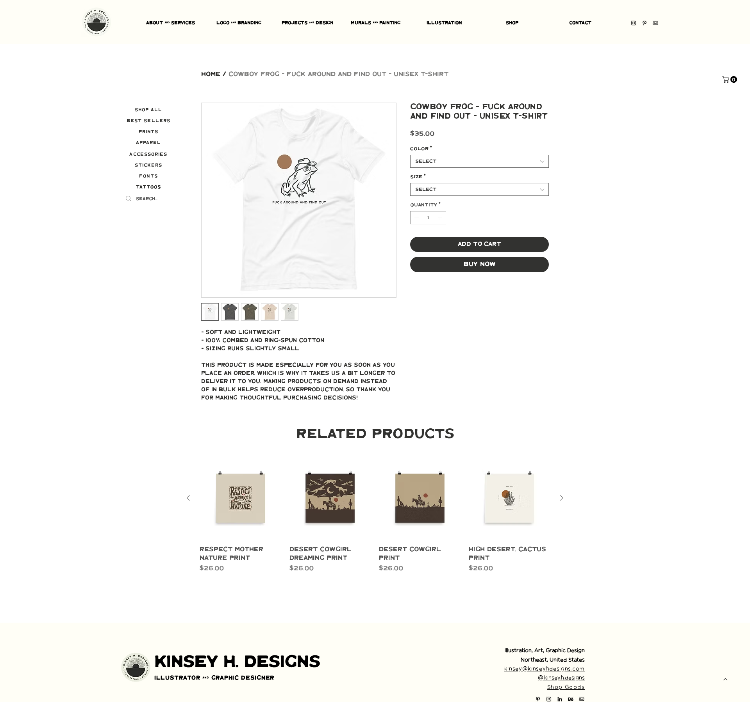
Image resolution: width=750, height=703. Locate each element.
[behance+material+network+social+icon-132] (571, 699)
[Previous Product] (188, 497)
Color (421, 149)
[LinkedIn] (560, 699)
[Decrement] (415, 217)
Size (418, 177)
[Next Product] (561, 497)
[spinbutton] (428, 217)
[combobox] (479, 161)
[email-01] (655, 23)
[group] (375, 528)
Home (210, 74)
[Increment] (440, 217)
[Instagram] (633, 23)
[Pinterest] (644, 23)
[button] (730, 79)
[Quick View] (241, 498)
